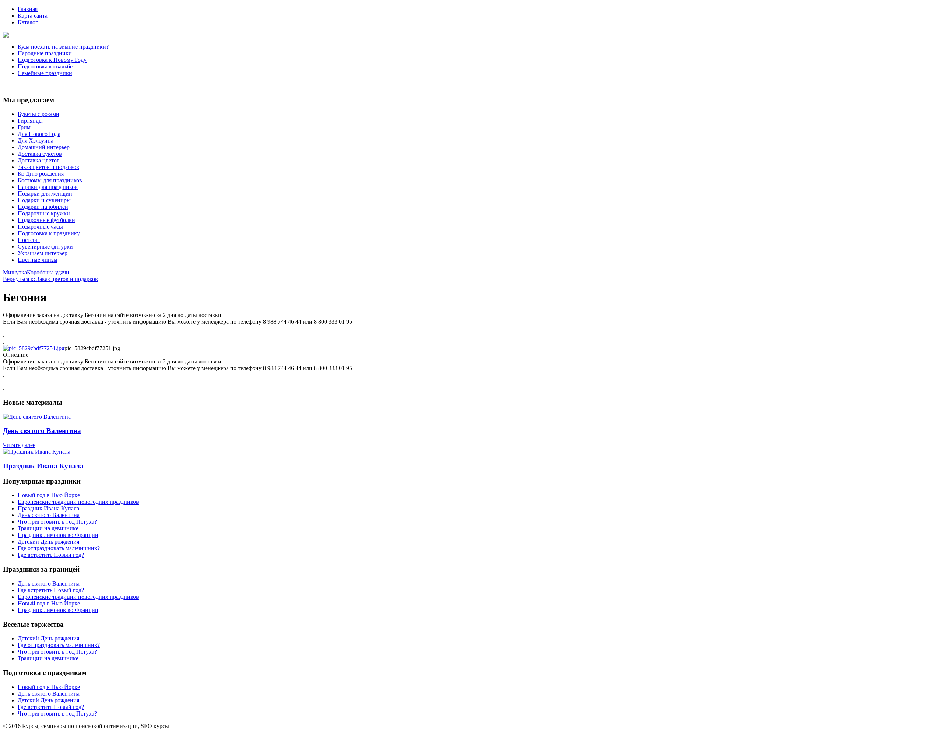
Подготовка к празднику (49, 233)
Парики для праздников (48, 187)
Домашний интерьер (44, 147)
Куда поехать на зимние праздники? (63, 46)
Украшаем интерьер (42, 253)
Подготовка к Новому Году (52, 60)
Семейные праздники (45, 73)
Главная (28, 9)
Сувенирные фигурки (45, 246)
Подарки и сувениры (44, 200)
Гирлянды (30, 120)
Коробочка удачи (48, 272)
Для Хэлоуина (35, 140)
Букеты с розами (38, 114)
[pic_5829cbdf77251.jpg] (33, 348)
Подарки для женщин (45, 193)
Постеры (29, 240)
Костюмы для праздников (50, 180)
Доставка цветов (39, 160)
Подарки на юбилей (43, 207)
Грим (24, 127)
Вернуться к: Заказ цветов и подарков (50, 279)
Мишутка (15, 272)
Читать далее (19, 445)
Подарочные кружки (44, 213)
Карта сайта (33, 16)
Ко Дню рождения (41, 174)
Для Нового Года (39, 134)
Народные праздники (45, 53)
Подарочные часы (40, 227)
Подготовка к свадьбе (45, 66)
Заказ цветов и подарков (48, 167)
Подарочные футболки (46, 220)
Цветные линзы (37, 260)
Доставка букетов (40, 154)
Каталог (28, 22)
